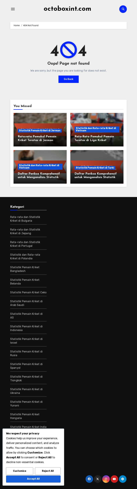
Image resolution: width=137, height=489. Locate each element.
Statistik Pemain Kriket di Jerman (39, 130)
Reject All (48, 471)
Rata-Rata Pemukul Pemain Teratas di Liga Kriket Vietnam (94, 140)
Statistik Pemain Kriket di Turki (95, 167)
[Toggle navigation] (13, 9)
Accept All (33, 478)
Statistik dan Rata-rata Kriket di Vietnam (96, 129)
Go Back (68, 79)
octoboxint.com (67, 9)
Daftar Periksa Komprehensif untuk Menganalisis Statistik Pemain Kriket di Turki (96, 177)
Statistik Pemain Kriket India (28, 427)
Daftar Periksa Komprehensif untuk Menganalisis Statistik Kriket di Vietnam (39, 177)
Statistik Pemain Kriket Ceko (28, 292)
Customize (19, 471)
